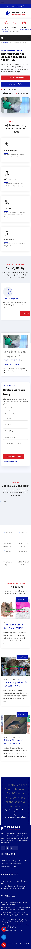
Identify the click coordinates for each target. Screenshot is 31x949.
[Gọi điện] (4, 945)
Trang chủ (5, 42)
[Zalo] (4, 937)
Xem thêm (9, 662)
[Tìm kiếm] (3, 38)
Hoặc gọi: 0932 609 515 (10, 461)
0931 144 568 (6, 31)
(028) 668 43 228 (15, 877)
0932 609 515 (5, 29)
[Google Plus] (12, 861)
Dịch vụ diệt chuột (12, 299)
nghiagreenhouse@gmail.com (15, 830)
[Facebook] (7, 861)
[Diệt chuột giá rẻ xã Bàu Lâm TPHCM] (15, 737)
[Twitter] (3, 861)
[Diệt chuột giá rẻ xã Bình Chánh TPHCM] (15, 622)
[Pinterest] (16, 861)
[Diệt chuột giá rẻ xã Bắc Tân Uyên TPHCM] (15, 680)
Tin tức (19, 635)
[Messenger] (4, 929)
